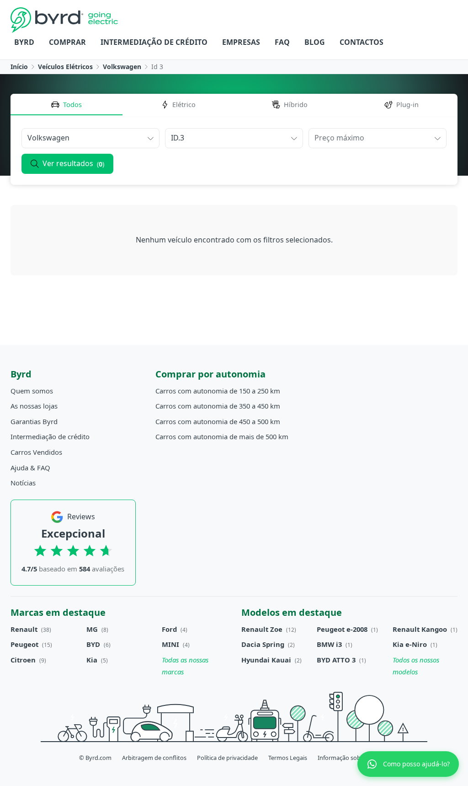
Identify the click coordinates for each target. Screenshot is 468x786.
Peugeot (24, 644)
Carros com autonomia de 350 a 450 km (217, 405)
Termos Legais (287, 758)
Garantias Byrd (34, 421)
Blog (314, 42)
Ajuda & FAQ (30, 467)
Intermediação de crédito (154, 42)
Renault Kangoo (420, 629)
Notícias (23, 482)
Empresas (241, 42)
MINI (170, 644)
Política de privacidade (227, 758)
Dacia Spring (262, 644)
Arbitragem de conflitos (154, 758)
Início (19, 66)
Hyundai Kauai (266, 659)
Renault (24, 629)
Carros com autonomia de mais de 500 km (221, 436)
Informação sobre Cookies (353, 758)
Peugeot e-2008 (342, 629)
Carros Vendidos (36, 452)
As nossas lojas (34, 405)
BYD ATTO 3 (336, 659)
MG (92, 629)
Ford (169, 629)
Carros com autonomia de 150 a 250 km (217, 390)
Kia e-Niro (410, 644)
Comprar (67, 42)
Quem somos (32, 390)
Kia (91, 659)
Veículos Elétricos (65, 66)
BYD (93, 644)
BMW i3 (329, 644)
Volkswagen (122, 66)
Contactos (361, 42)
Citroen (23, 659)
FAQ (282, 42)
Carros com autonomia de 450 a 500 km (217, 421)
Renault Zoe (261, 629)
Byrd (24, 42)
